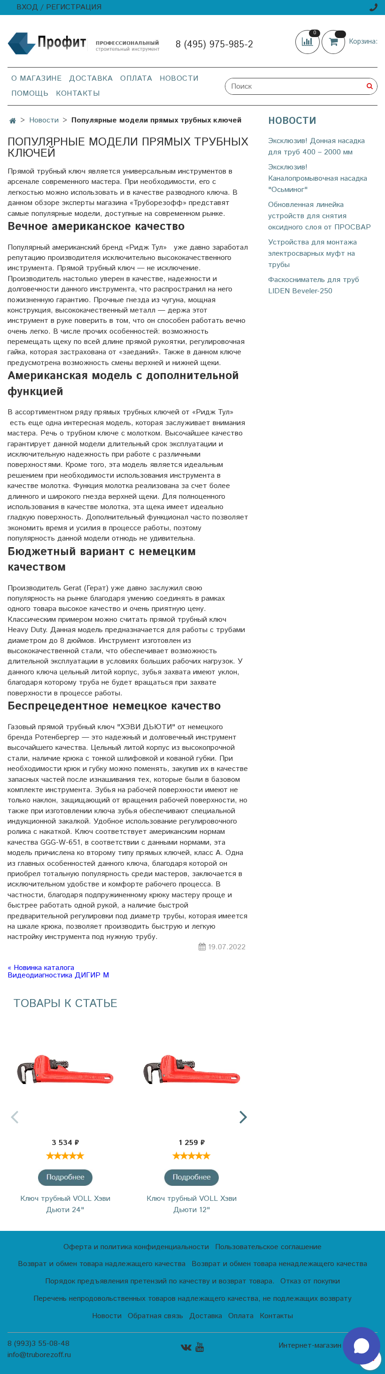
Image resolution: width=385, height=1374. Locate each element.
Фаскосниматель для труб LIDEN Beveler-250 (313, 286)
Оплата (136, 78)
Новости (179, 78)
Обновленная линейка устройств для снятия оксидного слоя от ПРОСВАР (319, 216)
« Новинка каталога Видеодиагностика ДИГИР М (58, 971)
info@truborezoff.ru (39, 1355)
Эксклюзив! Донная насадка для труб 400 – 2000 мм (316, 147)
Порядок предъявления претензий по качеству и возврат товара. (160, 1281)
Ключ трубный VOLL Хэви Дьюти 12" (191, 1204)
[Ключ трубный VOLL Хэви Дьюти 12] (192, 1074)
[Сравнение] (308, 42)
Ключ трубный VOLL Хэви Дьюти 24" (65, 1204)
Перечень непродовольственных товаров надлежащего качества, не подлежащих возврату (192, 1298)
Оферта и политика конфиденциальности (136, 1247)
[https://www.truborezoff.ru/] (84, 42)
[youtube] (199, 1347)
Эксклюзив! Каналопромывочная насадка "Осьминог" (317, 178)
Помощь (29, 93)
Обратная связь (155, 1316)
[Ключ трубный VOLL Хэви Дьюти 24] (65, 1074)
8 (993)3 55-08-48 (38, 1343)
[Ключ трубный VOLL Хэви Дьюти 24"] (65, 1177)
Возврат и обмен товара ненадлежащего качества (279, 1264)
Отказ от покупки (310, 1281)
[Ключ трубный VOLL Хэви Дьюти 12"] (191, 1177)
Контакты (78, 93)
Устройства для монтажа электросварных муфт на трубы (312, 253)
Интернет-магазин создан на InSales (327, 1349)
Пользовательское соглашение (268, 1247)
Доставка (91, 78)
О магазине (36, 78)
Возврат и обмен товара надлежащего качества (101, 1264)
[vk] (186, 1347)
